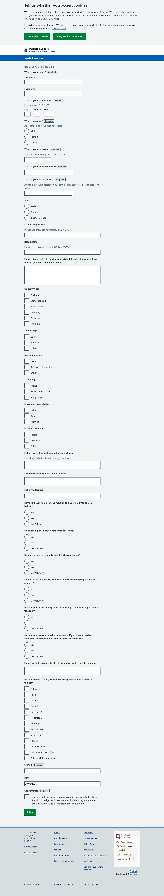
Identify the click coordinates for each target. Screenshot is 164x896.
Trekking (35, 324)
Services (57, 850)
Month (37, 109)
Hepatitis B (36, 717)
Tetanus (35, 689)
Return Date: (31, 241)
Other (34, 142)
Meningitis (36, 723)
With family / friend (41, 391)
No (32, 518)
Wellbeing (88, 861)
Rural (33, 416)
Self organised (38, 301)
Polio (33, 694)
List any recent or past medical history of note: (49, 453)
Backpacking (37, 306)
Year (46, 109)
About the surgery (62, 855)
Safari (34, 434)
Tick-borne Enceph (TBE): (44, 752)
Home (57, 832)
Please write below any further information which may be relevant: (60, 663)
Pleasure (35, 342)
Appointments (60, 838)
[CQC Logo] (124, 838)
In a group (36, 397)
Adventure (36, 440)
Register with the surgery (65, 861)
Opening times (90, 838)
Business (35, 336)
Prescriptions (59, 844)
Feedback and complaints (95, 855)
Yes (32, 512)
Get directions (30, 847)
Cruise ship (36, 318)
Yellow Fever (37, 729)
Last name (29, 89)
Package (35, 295)
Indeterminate (38, 218)
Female (34, 136)
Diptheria (36, 700)
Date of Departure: (34, 224)
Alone (34, 385)
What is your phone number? (45, 166)
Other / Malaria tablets (43, 758)
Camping (35, 312)
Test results (89, 850)
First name (29, 77)
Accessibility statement (64, 884)
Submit (30, 812)
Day (26, 109)
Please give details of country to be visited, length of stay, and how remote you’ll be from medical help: (60, 261)
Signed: (33, 764)
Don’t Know (37, 524)
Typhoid (35, 706)
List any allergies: (33, 490)
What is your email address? (44, 179)
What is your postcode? (42, 149)
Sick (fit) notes (90, 844)
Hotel (33, 361)
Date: (27, 777)
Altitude (35, 421)
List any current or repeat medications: (45, 473)
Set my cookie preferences (69, 36)
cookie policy (59, 28)
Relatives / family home (43, 367)
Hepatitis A (36, 712)
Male (33, 131)
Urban (34, 410)
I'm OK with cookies (37, 36)
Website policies (91, 884)
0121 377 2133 (30, 852)
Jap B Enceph (38, 746)
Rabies (34, 740)
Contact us (88, 832)
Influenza (36, 735)
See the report (124, 859)
